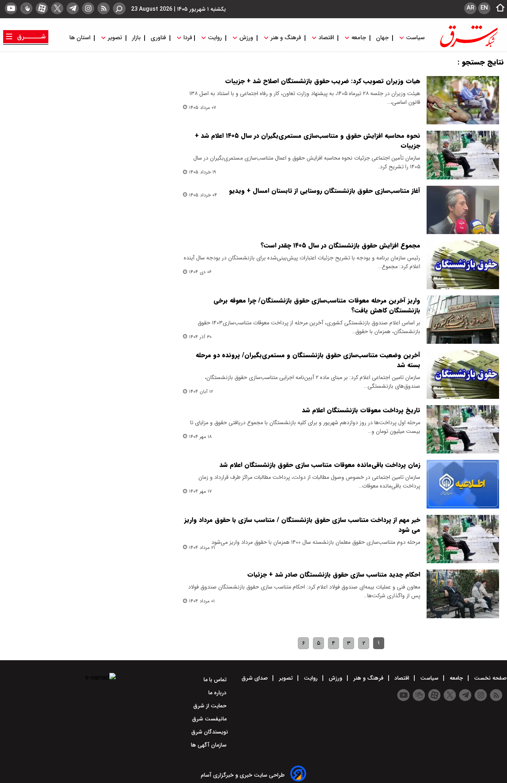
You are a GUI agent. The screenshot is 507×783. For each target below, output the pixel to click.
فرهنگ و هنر (286, 37)
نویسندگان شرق (209, 732)
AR (470, 8)
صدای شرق (255, 678)
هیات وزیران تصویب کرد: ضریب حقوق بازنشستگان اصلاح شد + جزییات (322, 81)
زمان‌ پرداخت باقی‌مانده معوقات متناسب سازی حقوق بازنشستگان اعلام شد (319, 465)
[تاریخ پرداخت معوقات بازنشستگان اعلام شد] (463, 429)
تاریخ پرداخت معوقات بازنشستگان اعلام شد (361, 410)
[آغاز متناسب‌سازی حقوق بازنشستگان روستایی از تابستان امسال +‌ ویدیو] (463, 210)
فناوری (158, 37)
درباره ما (218, 692)
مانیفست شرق (210, 718)
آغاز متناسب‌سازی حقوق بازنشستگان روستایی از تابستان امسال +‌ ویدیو (324, 191)
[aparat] (42, 8)
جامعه (359, 37)
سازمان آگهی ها (209, 745)
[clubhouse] (26, 8)
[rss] (103, 8)
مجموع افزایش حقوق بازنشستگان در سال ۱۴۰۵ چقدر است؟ (340, 245)
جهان (382, 37)
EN (484, 8)
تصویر (115, 37)
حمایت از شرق (210, 705)
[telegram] (73, 8)
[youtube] (11, 8)
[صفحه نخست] (498, 8)
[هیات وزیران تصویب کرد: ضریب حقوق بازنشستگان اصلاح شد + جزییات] (463, 100)
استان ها (80, 37)
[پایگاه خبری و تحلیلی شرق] (468, 46)
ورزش (246, 37)
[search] (119, 8)
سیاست (415, 37)
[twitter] (57, 8)
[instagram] (88, 8)
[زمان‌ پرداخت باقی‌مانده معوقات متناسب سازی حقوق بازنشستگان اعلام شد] (463, 484)
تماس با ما (216, 679)
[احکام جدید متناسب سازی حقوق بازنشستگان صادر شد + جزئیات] (463, 594)
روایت (214, 37)
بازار (136, 37)
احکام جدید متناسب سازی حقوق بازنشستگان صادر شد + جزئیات (333, 574)
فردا (187, 37)
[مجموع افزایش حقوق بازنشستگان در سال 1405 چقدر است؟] (463, 264)
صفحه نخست (490, 678)
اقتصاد (326, 37)
